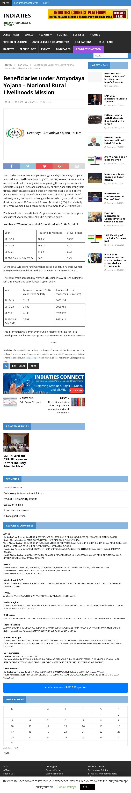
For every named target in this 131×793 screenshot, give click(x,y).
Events (45, 49)
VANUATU (32, 608)
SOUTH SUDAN (103, 549)
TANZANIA (115, 549)
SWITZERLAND (108, 643)
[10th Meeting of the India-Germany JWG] (95, 239)
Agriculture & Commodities (50, 42)
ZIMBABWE (39, 558)
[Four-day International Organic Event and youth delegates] (95, 217)
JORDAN (33, 583)
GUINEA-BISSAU (102, 543)
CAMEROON (31, 537)
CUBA (69, 659)
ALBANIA (7, 628)
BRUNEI (14, 567)
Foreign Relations (15, 42)
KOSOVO (84, 628)
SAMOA (108, 605)
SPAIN (89, 643)
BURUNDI (27, 549)
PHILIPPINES (72, 567)
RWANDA (70, 549)
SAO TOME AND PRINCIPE (29, 546)
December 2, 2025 (115, 183)
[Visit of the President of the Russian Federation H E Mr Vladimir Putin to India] (95, 258)
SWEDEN (97, 643)
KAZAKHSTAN (49, 618)
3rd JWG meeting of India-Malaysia (115, 158)
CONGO (73, 537)
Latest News (11, 34)
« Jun (6, 752)
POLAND (26, 631)
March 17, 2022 (15, 102)
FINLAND (54, 640)
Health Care (105, 42)
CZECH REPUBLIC (62, 628)
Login (46, 3)
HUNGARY (89, 640)
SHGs (33, 366)
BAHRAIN (7, 583)
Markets (8, 49)
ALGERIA (28, 540)
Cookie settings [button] (66, 787)
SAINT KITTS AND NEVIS (22, 662)
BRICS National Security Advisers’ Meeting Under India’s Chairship (114, 78)
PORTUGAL (68, 643)
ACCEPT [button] (87, 787)
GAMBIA (74, 543)
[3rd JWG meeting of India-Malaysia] (95, 160)
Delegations (83, 42)
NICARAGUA (90, 672)
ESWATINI (60, 555)
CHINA (27, 570)
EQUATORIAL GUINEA (99, 537)
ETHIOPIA (45, 549)
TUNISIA (75, 540)
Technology (27, 49)
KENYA (62, 549)
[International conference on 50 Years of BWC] (95, 197)
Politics (62, 34)
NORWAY (50, 643)
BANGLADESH (23, 596)
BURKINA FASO (36, 543)
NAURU (60, 605)
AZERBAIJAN (18, 618)
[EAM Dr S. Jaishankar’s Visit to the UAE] (95, 99)
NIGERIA (7, 546)
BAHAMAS (50, 659)
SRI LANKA (70, 596)
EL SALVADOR (46, 672)
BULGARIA (40, 628)
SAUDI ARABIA (87, 583)
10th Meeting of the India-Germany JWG (115, 238)
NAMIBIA (7, 558)
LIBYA (50, 540)
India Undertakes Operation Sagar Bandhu (114, 176)
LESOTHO (69, 555)
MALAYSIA (50, 567)
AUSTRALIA (18, 570)
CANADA (7, 656)
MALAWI (92, 555)
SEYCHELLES (80, 549)
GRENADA (108, 659)
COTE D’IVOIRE (63, 543)
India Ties (33, 102)
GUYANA (77, 674)
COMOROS (50, 555)
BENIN (26, 543)
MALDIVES (43, 596)
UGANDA (7, 552)
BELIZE (24, 672)
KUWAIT (42, 583)
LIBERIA (43, 540)
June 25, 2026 (113, 86)
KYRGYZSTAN (62, 618)
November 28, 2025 (115, 270)
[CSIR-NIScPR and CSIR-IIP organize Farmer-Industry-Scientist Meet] (16, 442)
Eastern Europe (54, 770)
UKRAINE (72, 631)
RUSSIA (83, 618)
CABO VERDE (50, 543)
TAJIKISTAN (92, 618)
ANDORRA (16, 640)
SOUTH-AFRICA (19, 558)
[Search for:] (110, 55)
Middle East (9, 773)
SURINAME (103, 674)
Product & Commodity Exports (20, 498)
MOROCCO (59, 540)
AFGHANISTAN (9, 596)
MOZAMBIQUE (114, 555)
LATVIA (92, 628)
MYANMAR (61, 567)
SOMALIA (91, 549)
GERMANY (71, 640)
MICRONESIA (50, 605)
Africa (6, 766)
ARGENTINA (24, 674)
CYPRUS (35, 640)
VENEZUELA (8, 678)
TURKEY (104, 583)
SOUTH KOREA (63, 570)
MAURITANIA (115, 543)
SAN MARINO (80, 643)
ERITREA (54, 549)
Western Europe (54, 773)
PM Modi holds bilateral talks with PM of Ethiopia (115, 140)
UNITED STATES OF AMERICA (25, 656)
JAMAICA (7, 662)
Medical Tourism (12, 487)
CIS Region (51, 766)
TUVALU (23, 608)
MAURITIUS (102, 555)
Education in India (13, 504)
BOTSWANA (38, 555)
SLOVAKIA (45, 631)
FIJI (15, 605)
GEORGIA (37, 618)
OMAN (59, 583)
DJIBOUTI (36, 549)
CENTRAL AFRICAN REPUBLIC (50, 537)
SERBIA (64, 631)
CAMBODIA (23, 567)
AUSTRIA (7, 640)
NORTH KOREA (35, 573)
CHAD (67, 537)
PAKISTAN (60, 596)
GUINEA (90, 543)
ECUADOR (67, 674)
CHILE (49, 674)
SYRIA (97, 583)
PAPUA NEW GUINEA (95, 605)
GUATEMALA (58, 672)
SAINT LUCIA (39, 662)
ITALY (115, 640)
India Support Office (14, 515)
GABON (113, 537)
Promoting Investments (16, 510)
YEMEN (16, 586)
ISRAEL (26, 583)
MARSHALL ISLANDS (35, 605)
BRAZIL (42, 674)
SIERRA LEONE (58, 546)
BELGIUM (26, 640)
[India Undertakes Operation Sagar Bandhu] (95, 178)
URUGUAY (114, 674)
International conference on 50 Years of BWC (114, 196)
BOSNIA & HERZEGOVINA (23, 628)
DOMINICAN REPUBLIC (83, 659)
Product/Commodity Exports (102, 773)
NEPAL (52, 596)
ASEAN (6, 564)
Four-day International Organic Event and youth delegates (115, 217)
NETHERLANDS (38, 643)
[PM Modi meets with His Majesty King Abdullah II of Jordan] (95, 119)
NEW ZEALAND (49, 570)
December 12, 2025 (115, 163)
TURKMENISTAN (105, 618)
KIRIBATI (21, 605)
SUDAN (68, 540)
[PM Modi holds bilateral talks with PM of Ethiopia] (95, 141)
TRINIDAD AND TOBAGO (92, 662)
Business (78, 34)
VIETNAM (105, 567)
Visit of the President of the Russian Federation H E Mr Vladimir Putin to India (115, 260)
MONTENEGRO (114, 628)
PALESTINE (68, 583)
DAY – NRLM (18, 366)
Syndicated (63, 49)
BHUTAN (34, 596)
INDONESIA (34, 567)
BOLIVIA (34, 674)
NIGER (14, 546)
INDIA (33, 570)
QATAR (77, 583)
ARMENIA (7, 618)
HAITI (116, 659)
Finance (95, 34)
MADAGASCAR (81, 555)
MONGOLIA (22, 573)
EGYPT (36, 540)
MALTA (59, 643)
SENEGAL (46, 546)
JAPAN (39, 570)
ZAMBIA (30, 558)
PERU (95, 674)
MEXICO (80, 672)
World (29, 34)
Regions (44, 34)
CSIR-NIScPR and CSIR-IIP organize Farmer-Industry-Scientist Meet (15, 461)
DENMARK (44, 640)
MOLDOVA (74, 618)
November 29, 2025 (115, 225)
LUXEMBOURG (24, 643)
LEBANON (51, 583)
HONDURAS (70, 672)
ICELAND (99, 640)
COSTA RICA (33, 672)
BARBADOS (61, 659)
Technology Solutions (99, 770)
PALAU (82, 605)
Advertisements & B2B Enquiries (65, 687)
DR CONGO (83, 537)
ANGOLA (28, 555)
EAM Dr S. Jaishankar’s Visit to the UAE (115, 98)
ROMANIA (35, 631)
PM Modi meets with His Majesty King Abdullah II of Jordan (115, 119)
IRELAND (108, 640)
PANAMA (100, 672)
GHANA (82, 543)
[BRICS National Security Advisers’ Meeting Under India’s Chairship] (95, 77)
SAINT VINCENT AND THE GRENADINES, (63, 662)
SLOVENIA (55, 631)
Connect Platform (88, 49)
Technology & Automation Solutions (23, 493)
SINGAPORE (84, 567)
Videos (6, 3)
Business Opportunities (26, 3)
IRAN (14, 583)
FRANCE (62, 640)
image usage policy (31, 358)
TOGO (68, 546)
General (47, 102)
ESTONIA (75, 628)
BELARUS (28, 618)
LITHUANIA (101, 628)
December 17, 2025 (115, 105)
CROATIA (50, 628)
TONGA (15, 608)
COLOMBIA (57, 674)
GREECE (80, 640)
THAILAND (95, 567)
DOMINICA (98, 659)
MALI (124, 543)
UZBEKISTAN (119, 618)
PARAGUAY (87, 674)
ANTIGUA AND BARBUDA (34, 659)
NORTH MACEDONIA (12, 631)
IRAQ (20, 583)
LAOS (42, 567)
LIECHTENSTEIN (10, 643)
